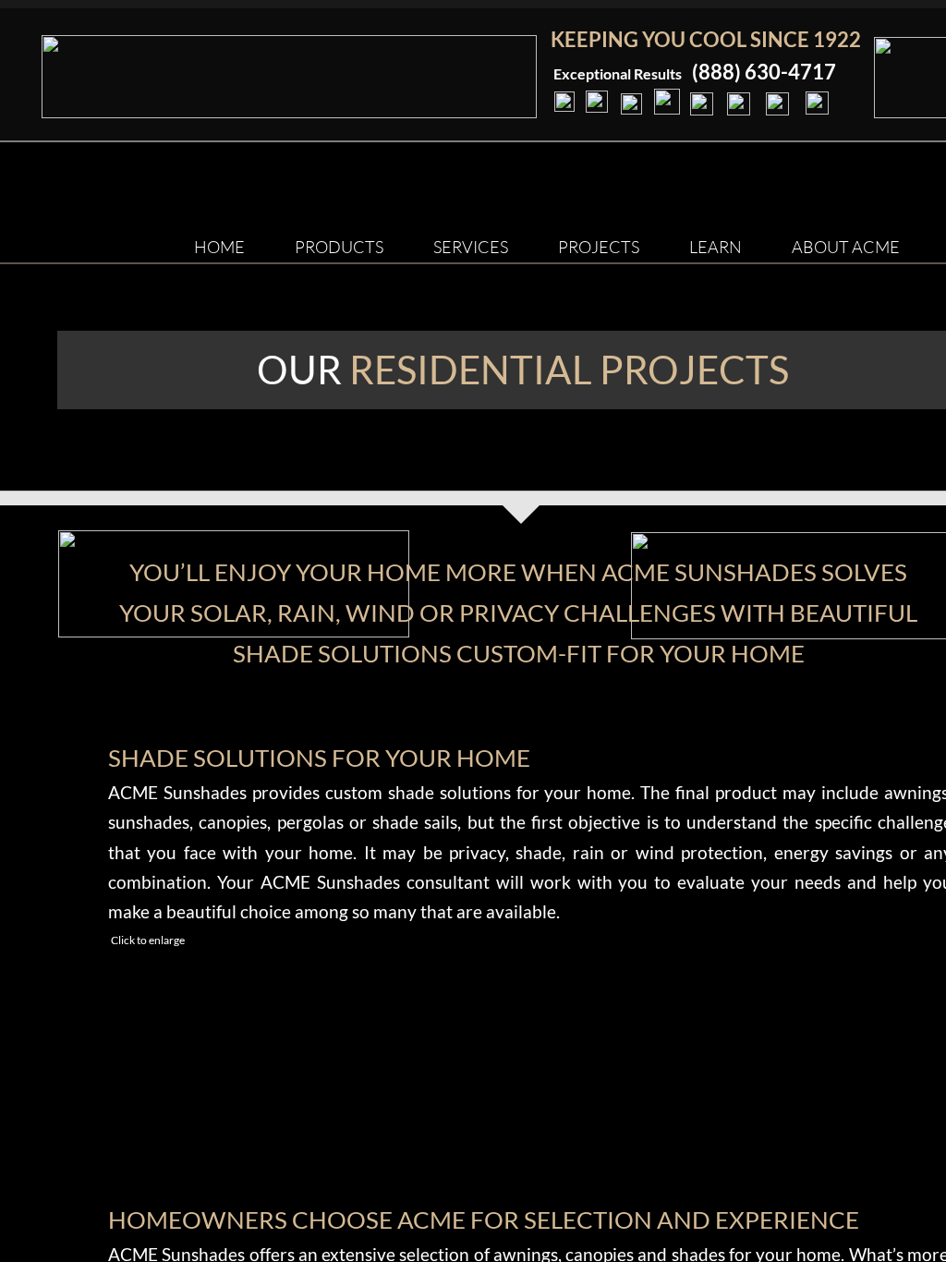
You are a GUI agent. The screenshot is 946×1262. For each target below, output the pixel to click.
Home (219, 247)
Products (339, 247)
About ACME (846, 247)
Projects (598, 247)
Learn (715, 247)
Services (470, 247)
